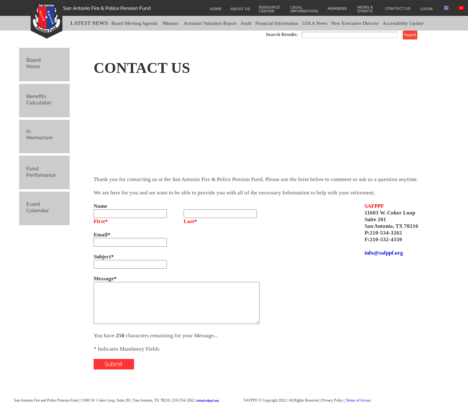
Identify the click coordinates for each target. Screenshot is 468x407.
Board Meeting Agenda (134, 23)
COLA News (314, 23)
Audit (246, 23)
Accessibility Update (403, 23)
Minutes (171, 23)
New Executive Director (355, 23)
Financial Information (276, 23)
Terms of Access (358, 400)
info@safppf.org (384, 252)
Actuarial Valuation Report (210, 23)
